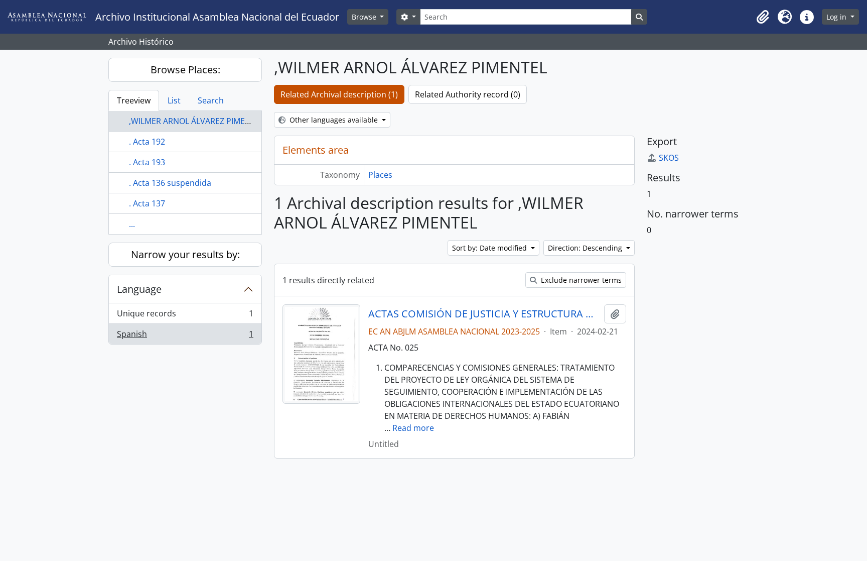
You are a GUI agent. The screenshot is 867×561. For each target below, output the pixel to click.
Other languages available (333, 120)
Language (139, 289)
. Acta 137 (147, 203)
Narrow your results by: (185, 254)
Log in (837, 17)
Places (380, 174)
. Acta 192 (147, 141)
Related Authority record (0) (467, 94)
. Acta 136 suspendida (170, 182)
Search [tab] (211, 100)
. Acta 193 (147, 162)
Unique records (184, 316)
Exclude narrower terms (580, 280)
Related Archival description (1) (339, 94)
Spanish (184, 336)
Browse (365, 17)
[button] (763, 17)
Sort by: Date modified (490, 248)
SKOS (669, 157)
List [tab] (174, 100)
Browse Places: (185, 69)
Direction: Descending (586, 248)
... (132, 224)
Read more (413, 427)
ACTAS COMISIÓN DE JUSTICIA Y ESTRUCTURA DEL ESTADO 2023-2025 (484, 314)
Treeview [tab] (134, 100)
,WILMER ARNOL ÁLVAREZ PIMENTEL (196, 121)
